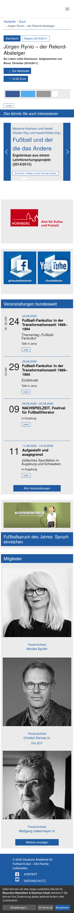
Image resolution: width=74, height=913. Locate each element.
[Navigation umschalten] (67, 9)
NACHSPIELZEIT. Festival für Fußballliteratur (43, 410)
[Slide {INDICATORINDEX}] (24, 178)
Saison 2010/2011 (35, 38)
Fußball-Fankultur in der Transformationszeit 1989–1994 (44, 324)
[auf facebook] (17, 874)
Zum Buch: (35, 173)
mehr (26, 349)
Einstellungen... (19, 907)
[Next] (66, 152)
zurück (9, 105)
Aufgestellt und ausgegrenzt (35, 452)
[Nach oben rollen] (68, 907)
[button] (12, 94)
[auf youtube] (17, 879)
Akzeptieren (62, 907)
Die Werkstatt (20, 71)
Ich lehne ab (45, 907)
